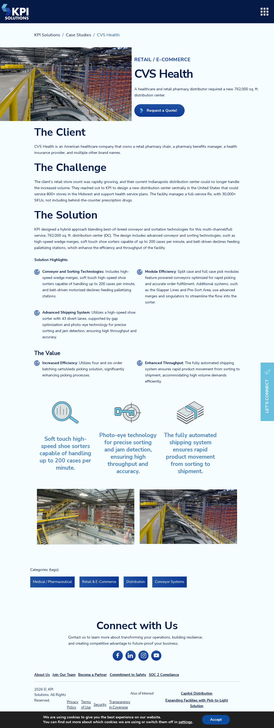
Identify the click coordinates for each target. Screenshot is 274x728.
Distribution (135, 581)
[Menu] (264, 11)
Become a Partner (92, 674)
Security (100, 704)
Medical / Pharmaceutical (52, 581)
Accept (216, 719)
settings (185, 722)
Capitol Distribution (196, 693)
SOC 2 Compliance (164, 674)
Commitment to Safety (128, 674)
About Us (42, 674)
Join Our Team (63, 674)
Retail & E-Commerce (99, 581)
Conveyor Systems (169, 581)
